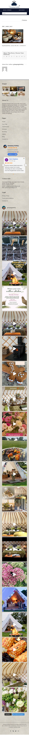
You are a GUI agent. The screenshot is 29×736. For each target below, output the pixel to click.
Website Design (17, 727)
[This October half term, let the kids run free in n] (14, 374)
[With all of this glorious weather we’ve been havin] (14, 449)
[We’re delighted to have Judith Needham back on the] (14, 298)
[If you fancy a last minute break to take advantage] (14, 675)
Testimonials (5, 126)
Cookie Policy (13, 725)
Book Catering (7, 10)
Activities (4, 129)
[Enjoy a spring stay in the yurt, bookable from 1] (14, 524)
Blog (3, 136)
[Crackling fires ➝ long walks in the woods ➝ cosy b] (14, 399)
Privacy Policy (5, 196)
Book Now (22, 10)
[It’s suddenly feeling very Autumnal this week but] (14, 574)
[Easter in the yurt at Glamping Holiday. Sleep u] (14, 323)
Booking (4, 131)
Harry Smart (12, 159)
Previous (24, 20)
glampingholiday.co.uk (11, 187)
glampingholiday (6, 45)
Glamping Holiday (13, 145)
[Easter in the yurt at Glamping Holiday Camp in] (14, 223)
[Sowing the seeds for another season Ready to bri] (14, 248)
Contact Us (5, 139)
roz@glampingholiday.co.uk (12, 186)
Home (3, 121)
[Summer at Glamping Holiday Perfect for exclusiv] (14, 273)
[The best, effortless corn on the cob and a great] (14, 649)
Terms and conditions (8, 198)
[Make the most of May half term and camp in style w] (14, 474)
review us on (11, 154)
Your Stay (4, 124)
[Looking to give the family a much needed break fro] (14, 599)
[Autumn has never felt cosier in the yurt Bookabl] (14, 549)
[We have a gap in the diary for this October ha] (14, 348)
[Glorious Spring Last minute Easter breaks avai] (14, 499)
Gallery (4, 134)
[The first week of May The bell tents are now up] (14, 700)
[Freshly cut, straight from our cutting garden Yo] (14, 424)
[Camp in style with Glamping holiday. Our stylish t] (14, 624)
